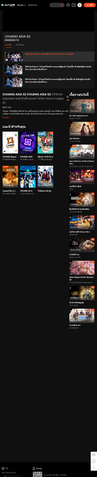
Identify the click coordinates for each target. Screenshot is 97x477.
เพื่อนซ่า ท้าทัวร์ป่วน (45, 156)
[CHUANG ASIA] (28, 142)
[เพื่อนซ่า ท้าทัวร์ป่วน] (45, 142)
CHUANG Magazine (11, 156)
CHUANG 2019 (26, 191)
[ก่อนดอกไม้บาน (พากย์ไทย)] (10, 177)
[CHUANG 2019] (28, 177)
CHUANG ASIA (26, 156)
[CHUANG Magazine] (10, 142)
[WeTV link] (8, 5)
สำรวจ (34, 5)
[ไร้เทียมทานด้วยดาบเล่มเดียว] (45, 177)
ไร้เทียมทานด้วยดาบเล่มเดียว (49, 191)
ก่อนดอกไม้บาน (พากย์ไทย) (13, 191)
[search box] (62, 5)
